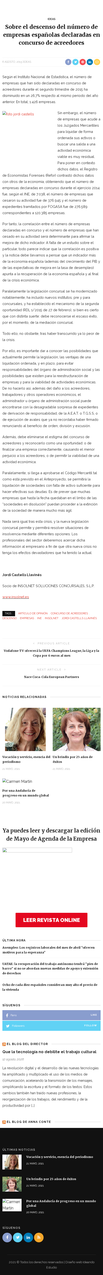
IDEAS (52, 19)
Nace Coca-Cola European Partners (51, 677)
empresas (27, 618)
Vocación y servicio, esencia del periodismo (59, 1157)
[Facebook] (7, 1237)
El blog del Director (27, 1044)
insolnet (51, 618)
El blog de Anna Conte (29, 1122)
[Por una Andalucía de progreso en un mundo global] (17, 781)
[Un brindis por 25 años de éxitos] (77, 729)
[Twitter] (18, 1237)
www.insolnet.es (15, 597)
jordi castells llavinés (79, 618)
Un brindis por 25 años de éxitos (51, 1179)
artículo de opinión (33, 613)
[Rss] (39, 1237)
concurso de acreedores (69, 613)
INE (39, 618)
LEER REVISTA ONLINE (51, 920)
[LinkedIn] (28, 1237)
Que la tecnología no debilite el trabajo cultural (49, 1052)
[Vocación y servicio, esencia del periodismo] (26, 729)
